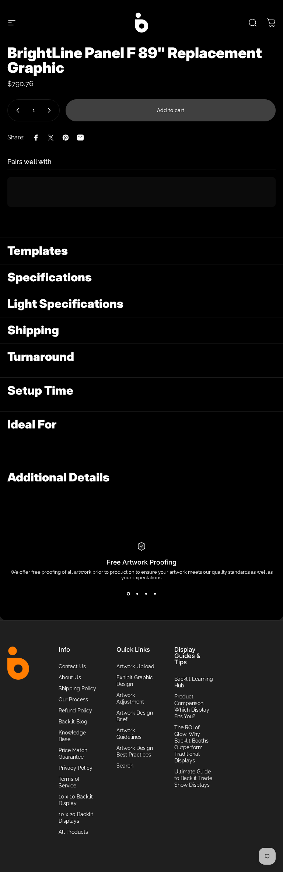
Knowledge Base (72, 735)
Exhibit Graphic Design (134, 680)
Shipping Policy (77, 688)
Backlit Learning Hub (193, 682)
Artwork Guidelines (129, 733)
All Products (73, 832)
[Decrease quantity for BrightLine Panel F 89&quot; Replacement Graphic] (16, 110)
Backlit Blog (73, 721)
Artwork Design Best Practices (134, 751)
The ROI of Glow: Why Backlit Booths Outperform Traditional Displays (191, 744)
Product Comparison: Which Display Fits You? (191, 706)
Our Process (73, 699)
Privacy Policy (75, 768)
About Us (70, 677)
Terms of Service (69, 782)
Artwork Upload (135, 666)
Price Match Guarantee (73, 753)
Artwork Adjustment (130, 698)
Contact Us (72, 666)
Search (124, 765)
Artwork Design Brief (134, 715)
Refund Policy (75, 710)
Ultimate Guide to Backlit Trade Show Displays (193, 778)
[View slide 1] (128, 593)
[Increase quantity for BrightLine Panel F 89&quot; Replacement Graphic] (50, 110)
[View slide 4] (154, 593)
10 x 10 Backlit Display (76, 799)
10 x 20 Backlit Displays (76, 817)
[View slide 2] (137, 593)
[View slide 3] (146, 593)
